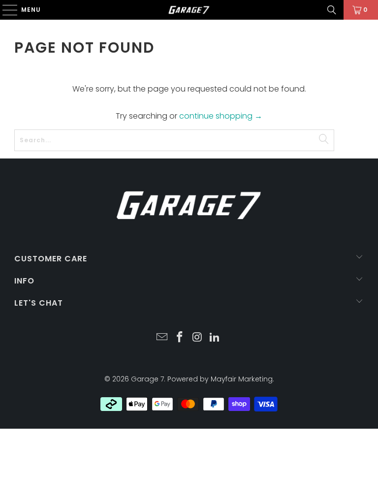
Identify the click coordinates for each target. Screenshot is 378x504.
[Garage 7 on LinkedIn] (215, 338)
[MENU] (5, 10)
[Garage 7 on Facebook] (179, 338)
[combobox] (174, 140)
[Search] (331, 10)
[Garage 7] (189, 10)
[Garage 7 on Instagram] (197, 338)
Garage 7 (147, 379)
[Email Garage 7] (162, 338)
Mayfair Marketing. (242, 379)
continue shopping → (220, 116)
